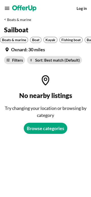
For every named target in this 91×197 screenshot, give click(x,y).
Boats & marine (19, 19)
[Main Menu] (7, 8)
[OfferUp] (24, 8)
